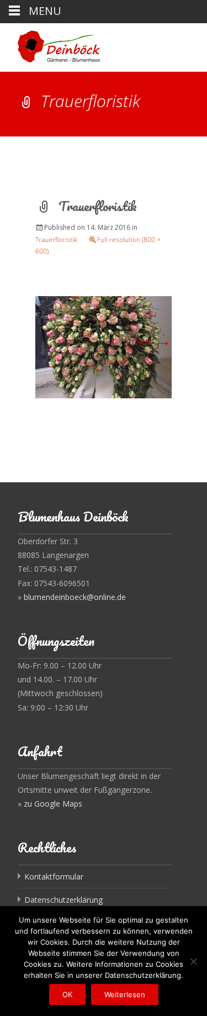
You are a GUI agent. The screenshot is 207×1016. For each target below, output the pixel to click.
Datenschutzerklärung (63, 899)
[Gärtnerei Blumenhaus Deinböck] (50, 45)
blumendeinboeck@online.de (75, 597)
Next (153, 341)
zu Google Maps (53, 803)
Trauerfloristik (56, 239)
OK (67, 994)
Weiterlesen (124, 994)
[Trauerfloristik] (103, 346)
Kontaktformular (53, 876)
